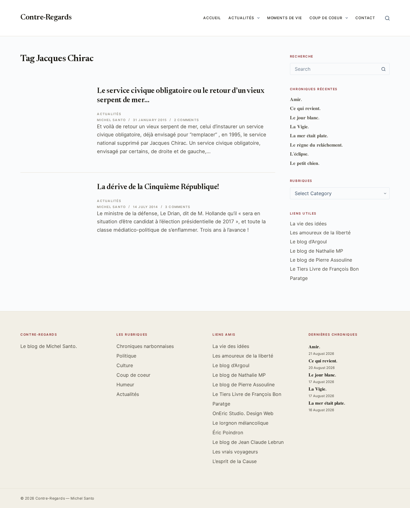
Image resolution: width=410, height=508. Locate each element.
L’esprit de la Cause (235, 461)
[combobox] (334, 69)
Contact (365, 18)
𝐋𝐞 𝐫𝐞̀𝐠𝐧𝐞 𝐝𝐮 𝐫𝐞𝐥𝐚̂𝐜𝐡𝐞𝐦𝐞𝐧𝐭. (316, 145)
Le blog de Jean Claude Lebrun (248, 442)
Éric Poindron (228, 432)
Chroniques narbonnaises (145, 346)
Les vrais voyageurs (235, 452)
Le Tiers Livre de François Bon (324, 269)
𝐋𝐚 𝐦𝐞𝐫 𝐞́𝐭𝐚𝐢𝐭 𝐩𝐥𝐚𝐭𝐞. (309, 135)
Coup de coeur (325, 18)
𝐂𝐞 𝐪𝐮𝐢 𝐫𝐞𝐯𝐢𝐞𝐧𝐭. (305, 108)
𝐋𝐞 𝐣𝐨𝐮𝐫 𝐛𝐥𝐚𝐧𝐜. (304, 117)
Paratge (299, 278)
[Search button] (383, 69)
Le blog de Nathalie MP (316, 251)
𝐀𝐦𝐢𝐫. (296, 99)
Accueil (212, 18)
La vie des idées (308, 224)
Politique (126, 356)
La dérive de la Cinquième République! (158, 187)
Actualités (241, 18)
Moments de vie (284, 18)
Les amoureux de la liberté (320, 233)
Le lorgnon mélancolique (240, 423)
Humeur (125, 385)
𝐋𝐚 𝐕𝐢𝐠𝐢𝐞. (299, 126)
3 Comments (177, 207)
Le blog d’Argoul (308, 242)
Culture (124, 365)
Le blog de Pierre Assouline (321, 260)
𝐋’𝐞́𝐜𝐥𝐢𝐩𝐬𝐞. (299, 154)
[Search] (387, 18)
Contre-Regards (45, 18)
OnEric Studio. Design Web (243, 413)
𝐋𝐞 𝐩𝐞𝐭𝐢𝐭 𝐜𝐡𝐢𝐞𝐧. (304, 163)
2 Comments (186, 120)
